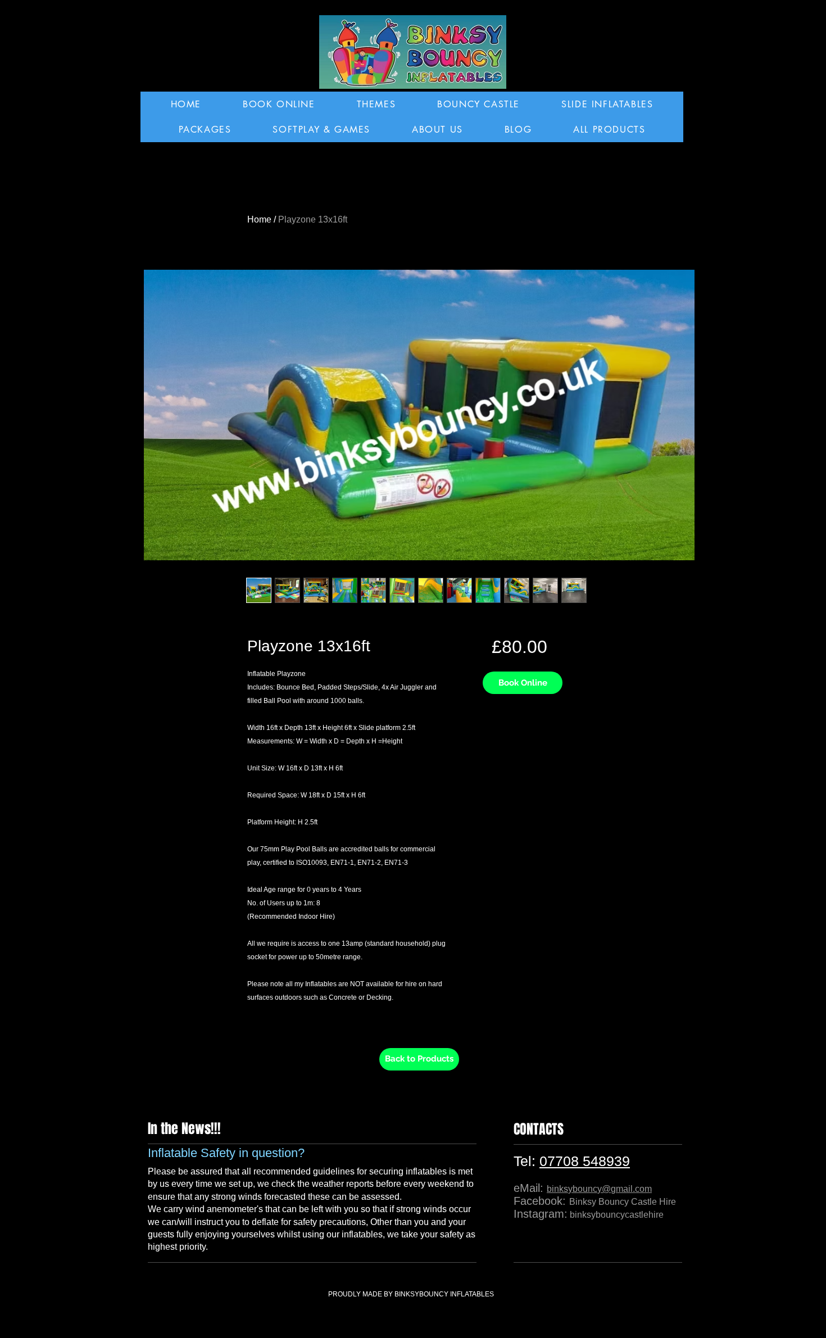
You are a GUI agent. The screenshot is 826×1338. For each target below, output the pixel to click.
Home (259, 219)
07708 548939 (584, 1161)
